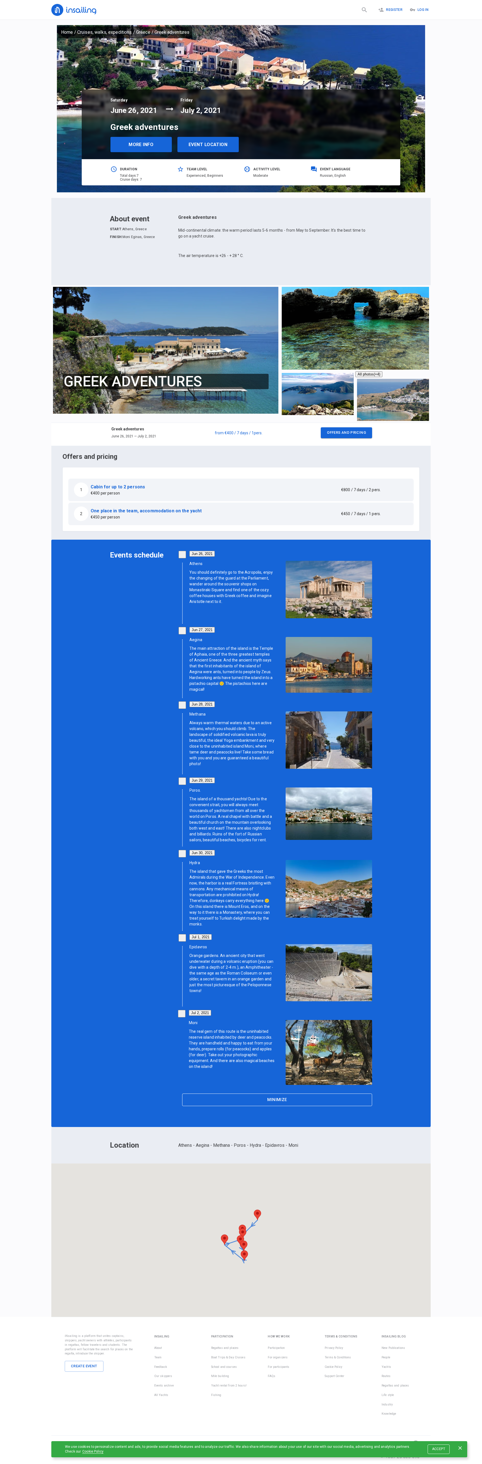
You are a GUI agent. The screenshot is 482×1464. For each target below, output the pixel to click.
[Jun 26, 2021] (182, 554)
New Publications (393, 1348)
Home (67, 32)
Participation (276, 1348)
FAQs (271, 1376)
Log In (423, 10)
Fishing (216, 1395)
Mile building (220, 1376)
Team (158, 1357)
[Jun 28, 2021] (182, 705)
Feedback (160, 1367)
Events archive (164, 1385)
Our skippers (163, 1376)
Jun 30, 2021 (202, 853)
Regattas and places (225, 1348)
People (386, 1357)
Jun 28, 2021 (202, 704)
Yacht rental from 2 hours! (229, 1385)
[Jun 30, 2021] (182, 853)
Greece (143, 32)
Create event (84, 1366)
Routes (386, 1376)
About (158, 1348)
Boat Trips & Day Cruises (228, 1357)
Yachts (386, 1367)
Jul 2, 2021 (200, 1013)
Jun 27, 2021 (202, 630)
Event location (208, 144)
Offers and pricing (346, 432)
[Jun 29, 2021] (182, 781)
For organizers (278, 1357)
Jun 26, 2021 (202, 554)
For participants (278, 1367)
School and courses (224, 1367)
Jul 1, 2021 (200, 937)
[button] (241, 434)
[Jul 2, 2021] (181, 1013)
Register (394, 10)
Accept (438, 1449)
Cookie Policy (92, 1451)
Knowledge (389, 1413)
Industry (387, 1404)
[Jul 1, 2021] (182, 938)
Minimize (277, 1099)
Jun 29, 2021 (202, 780)
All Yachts (161, 1395)
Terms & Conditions (338, 1357)
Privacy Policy (334, 1348)
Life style (388, 1395)
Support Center (334, 1376)
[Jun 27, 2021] (182, 630)
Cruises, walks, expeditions (104, 32)
